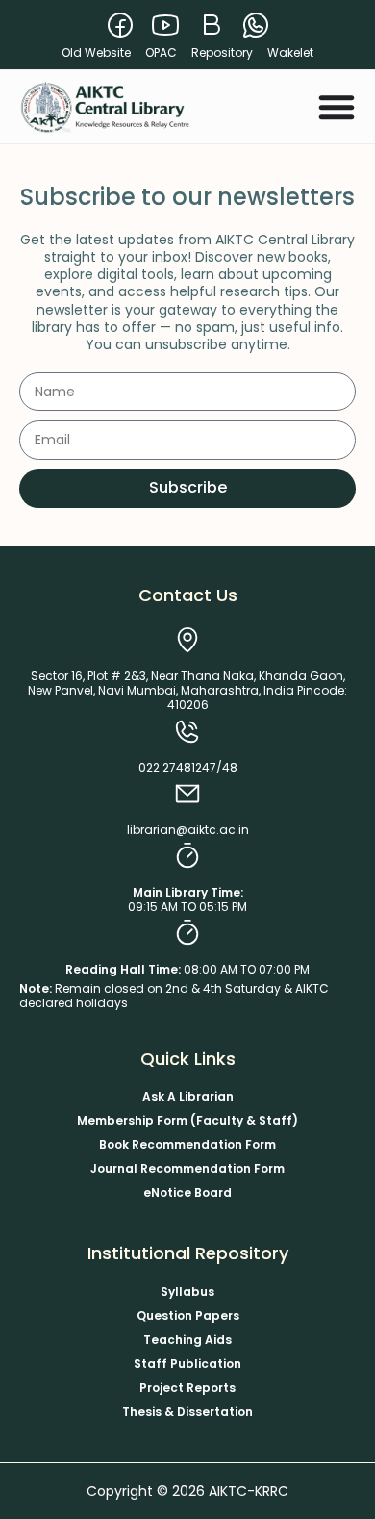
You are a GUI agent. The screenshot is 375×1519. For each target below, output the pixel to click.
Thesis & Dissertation (187, 1412)
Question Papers (188, 1315)
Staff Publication (187, 1363)
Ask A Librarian (188, 1096)
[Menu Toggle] (336, 107)
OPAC (161, 52)
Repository (222, 52)
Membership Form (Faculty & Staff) (187, 1120)
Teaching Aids (187, 1339)
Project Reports (187, 1388)
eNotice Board (187, 1192)
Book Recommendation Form (187, 1144)
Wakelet (290, 52)
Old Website (96, 52)
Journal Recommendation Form (187, 1168)
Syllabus (187, 1291)
